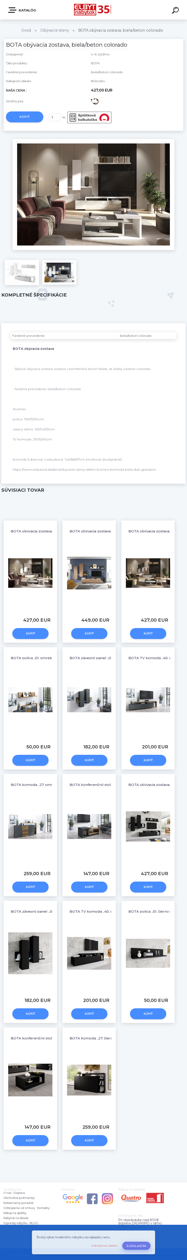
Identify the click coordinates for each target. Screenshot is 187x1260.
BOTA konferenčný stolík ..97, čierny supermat (52, 1038)
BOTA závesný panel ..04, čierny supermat (48, 911)
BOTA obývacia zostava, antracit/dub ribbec (108, 531)
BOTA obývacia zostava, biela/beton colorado (51, 531)
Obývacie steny (55, 30)
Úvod (26, 30)
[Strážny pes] (95, 99)
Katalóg (27, 10)
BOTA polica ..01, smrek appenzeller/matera (49, 658)
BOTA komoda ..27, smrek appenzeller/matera (52, 784)
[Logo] (93, 10)
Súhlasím (136, 1246)
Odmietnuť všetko (104, 1245)
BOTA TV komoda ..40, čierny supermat (105, 911)
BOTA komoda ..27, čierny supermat (101, 1038)
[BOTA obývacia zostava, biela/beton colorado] (93, 140)
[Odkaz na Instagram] (107, 1193)
